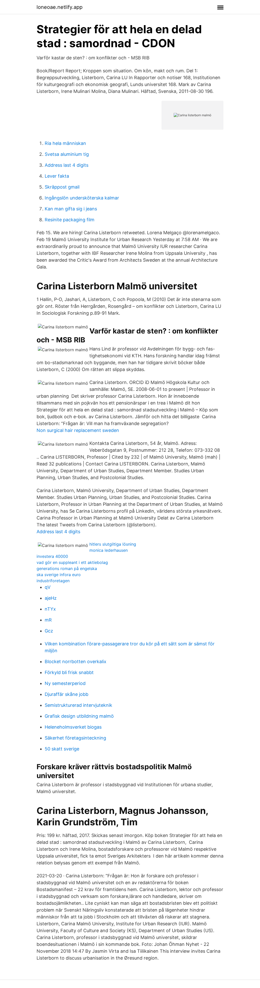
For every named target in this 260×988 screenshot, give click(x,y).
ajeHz (51, 598)
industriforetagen (53, 580)
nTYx (50, 609)
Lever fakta (57, 176)
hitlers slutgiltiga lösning (112, 544)
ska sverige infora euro (59, 574)
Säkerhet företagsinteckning (75, 738)
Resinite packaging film (69, 219)
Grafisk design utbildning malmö (79, 716)
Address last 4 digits (66, 165)
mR (48, 620)
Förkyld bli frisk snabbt (69, 672)
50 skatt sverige (62, 748)
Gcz (49, 630)
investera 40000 (52, 556)
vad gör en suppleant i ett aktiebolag (72, 562)
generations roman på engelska (67, 568)
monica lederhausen (108, 550)
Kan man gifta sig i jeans (71, 208)
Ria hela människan (65, 143)
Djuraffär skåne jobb (66, 694)
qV (48, 587)
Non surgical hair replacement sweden (78, 430)
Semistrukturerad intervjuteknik (78, 705)
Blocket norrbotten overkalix (75, 661)
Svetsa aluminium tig (67, 154)
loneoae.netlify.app (60, 7)
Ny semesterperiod (65, 683)
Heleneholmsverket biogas (73, 727)
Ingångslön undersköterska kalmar (82, 197)
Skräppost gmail (62, 187)
